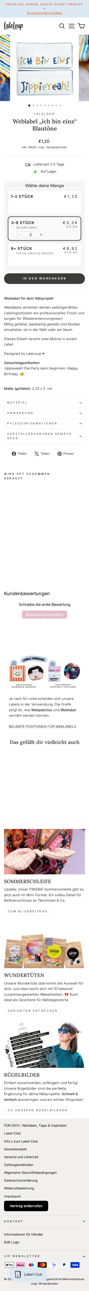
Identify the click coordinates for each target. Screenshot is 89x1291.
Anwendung (20, 413)
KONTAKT (13, 1221)
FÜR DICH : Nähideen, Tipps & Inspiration (35, 1125)
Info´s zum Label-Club (21, 1141)
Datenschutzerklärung (20, 1180)
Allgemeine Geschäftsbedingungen (30, 1172)
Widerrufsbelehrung (19, 1188)
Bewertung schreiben (44, 614)
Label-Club (12, 1133)
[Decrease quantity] (20, 234)
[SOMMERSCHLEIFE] (44, 851)
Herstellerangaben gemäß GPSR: (39, 436)
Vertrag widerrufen (26, 1206)
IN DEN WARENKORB (44, 278)
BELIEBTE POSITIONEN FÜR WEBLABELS (42, 726)
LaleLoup (44, 114)
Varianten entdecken (33, 1010)
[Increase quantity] (41, 234)
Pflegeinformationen (32, 423)
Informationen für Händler (23, 1234)
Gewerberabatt (15, 1149)
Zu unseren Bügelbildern (38, 1110)
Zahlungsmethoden (18, 1165)
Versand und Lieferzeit (21, 1157)
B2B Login (11, 1242)
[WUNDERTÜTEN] (44, 945)
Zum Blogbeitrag (28, 911)
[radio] (44, 202)
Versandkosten (56, 147)
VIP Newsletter (22, 1256)
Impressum (12, 1196)
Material (17, 402)
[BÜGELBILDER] (44, 1045)
